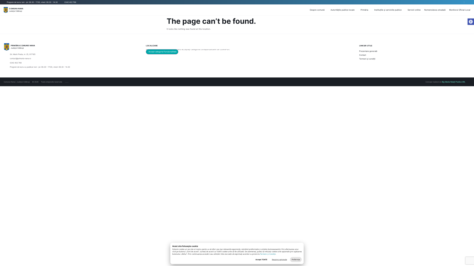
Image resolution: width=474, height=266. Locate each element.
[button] (460, 2)
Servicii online (414, 10)
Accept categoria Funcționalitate (162, 51)
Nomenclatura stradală (434, 10)
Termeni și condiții (367, 59)
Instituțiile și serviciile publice (388, 10)
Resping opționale (279, 259)
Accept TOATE (261, 259)
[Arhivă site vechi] (468, 2)
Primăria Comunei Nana (23, 45)
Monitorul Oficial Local (459, 10)
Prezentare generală (368, 51)
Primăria (364, 10)
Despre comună (317, 10)
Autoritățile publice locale (343, 10)
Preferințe (296, 259)
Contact (362, 55)
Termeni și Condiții (268, 254)
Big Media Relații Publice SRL (453, 82)
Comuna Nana (16, 9)
